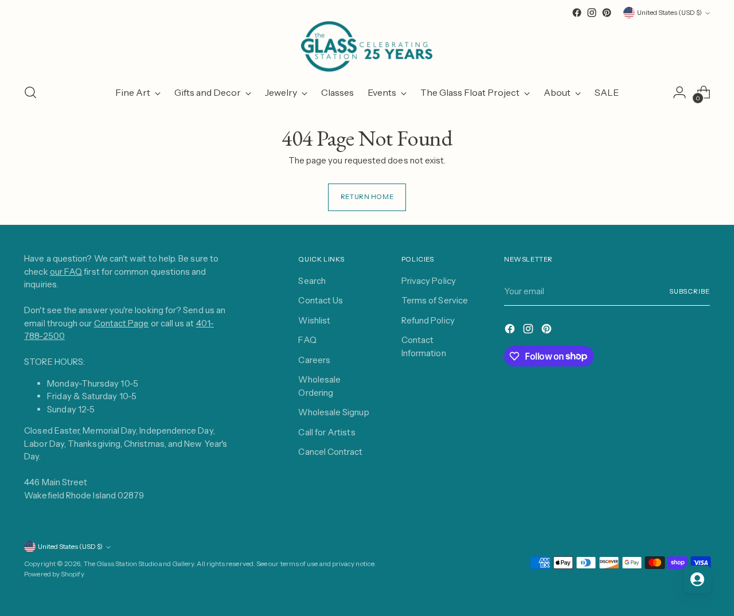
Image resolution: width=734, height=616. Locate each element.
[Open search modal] (30, 92)
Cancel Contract (330, 451)
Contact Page (121, 323)
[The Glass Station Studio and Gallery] (367, 47)
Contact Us (320, 300)
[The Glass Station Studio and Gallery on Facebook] (577, 12)
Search (311, 280)
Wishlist (314, 320)
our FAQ (66, 271)
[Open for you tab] (697, 579)
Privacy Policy (428, 280)
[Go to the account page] (679, 92)
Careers (314, 359)
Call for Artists (326, 432)
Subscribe (689, 291)
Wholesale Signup (333, 412)
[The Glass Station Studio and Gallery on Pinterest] (607, 12)
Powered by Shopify (54, 574)
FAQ (307, 339)
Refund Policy (428, 320)
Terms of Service (434, 300)
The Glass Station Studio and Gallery (139, 564)
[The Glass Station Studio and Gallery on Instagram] (592, 12)
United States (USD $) (669, 13)
